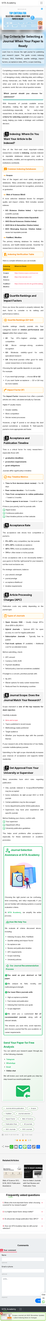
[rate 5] (28, 1140)
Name (4, 1255)
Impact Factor (10, 1119)
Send (40, 1301)
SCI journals (28, 1124)
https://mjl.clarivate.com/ (23, 277)
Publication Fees (11, 1124)
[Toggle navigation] (21, 1309)
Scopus (33, 1108)
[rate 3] (23, 1140)
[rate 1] (17, 1140)
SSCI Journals (10, 1129)
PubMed (8, 1113)
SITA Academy (9, 3)
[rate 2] (20, 1140)
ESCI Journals (27, 1129)
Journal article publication (15, 1108)
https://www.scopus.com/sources (26, 273)
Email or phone (7, 1267)
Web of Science (28, 1119)
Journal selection (24, 1113)
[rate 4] (26, 1140)
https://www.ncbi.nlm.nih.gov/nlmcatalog (29, 284)
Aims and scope (11, 720)
